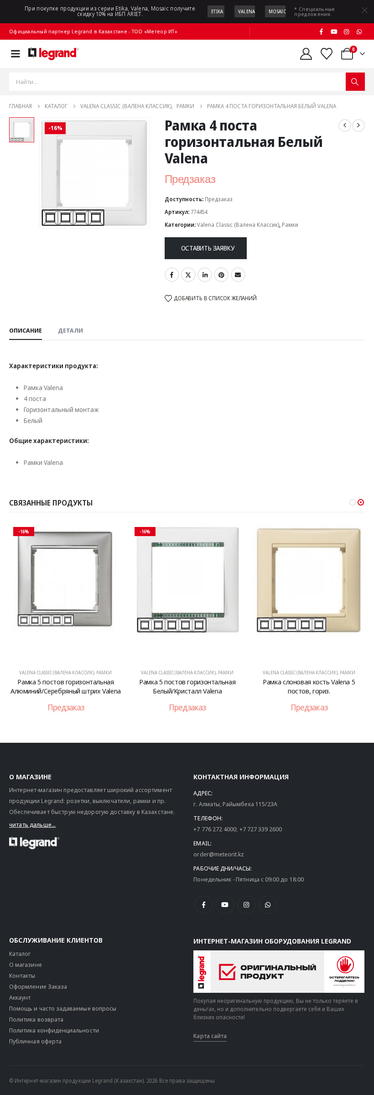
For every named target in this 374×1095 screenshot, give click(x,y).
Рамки (290, 225)
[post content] (66, 591)
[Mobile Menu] (15, 53)
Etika (217, 11)
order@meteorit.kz (218, 854)
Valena (246, 11)
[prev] (344, 125)
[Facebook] (321, 31)
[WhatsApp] (359, 31)
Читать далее (72, 651)
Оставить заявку (207, 248)
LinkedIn (204, 274)
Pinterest (221, 274)
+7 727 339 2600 (260, 829)
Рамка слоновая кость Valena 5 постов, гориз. (309, 686)
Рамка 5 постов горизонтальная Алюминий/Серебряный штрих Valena (65, 686)
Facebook (172, 274)
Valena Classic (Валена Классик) (238, 225)
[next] (358, 125)
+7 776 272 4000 (214, 829)
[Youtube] (334, 31)
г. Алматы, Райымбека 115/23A (235, 804)
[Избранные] (327, 54)
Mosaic (277, 11)
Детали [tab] (70, 330)
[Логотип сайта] (53, 53)
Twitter (188, 274)
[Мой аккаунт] (306, 54)
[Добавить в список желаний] (108, 537)
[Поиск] (355, 82)
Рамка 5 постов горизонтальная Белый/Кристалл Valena (187, 686)
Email (238, 274)
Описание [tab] (25, 330)
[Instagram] (347, 31)
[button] (352, 502)
